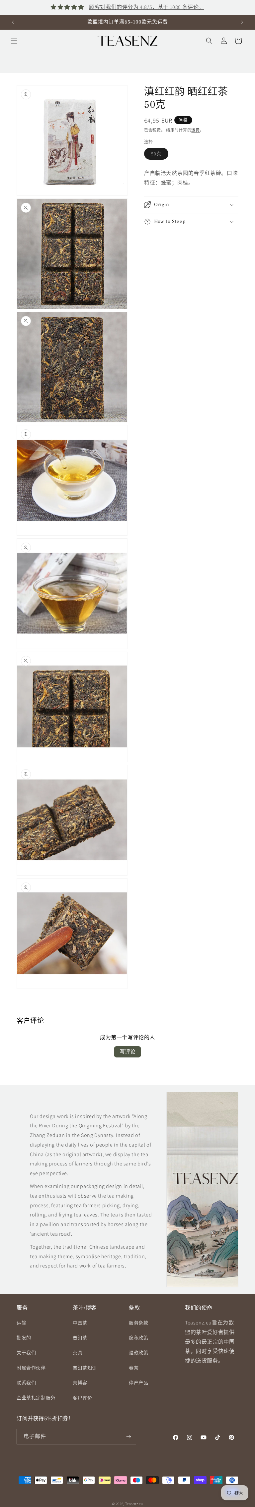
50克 (158, 155)
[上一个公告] (13, 22)
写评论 (127, 1051)
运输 (21, 1323)
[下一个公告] (242, 22)
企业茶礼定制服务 (36, 1398)
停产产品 (138, 1383)
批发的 (24, 1338)
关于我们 (26, 1353)
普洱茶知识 (85, 1368)
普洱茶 (80, 1338)
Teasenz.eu (134, 1503)
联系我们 (26, 1383)
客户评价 (82, 1398)
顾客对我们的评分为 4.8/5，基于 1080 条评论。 (146, 7)
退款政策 (138, 1353)
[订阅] (128, 1436)
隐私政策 (138, 1338)
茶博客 (80, 1383)
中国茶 (80, 1323)
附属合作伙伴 (31, 1368)
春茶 (133, 1368)
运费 (195, 130)
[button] (14, 40)
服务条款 (138, 1323)
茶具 (77, 1353)
